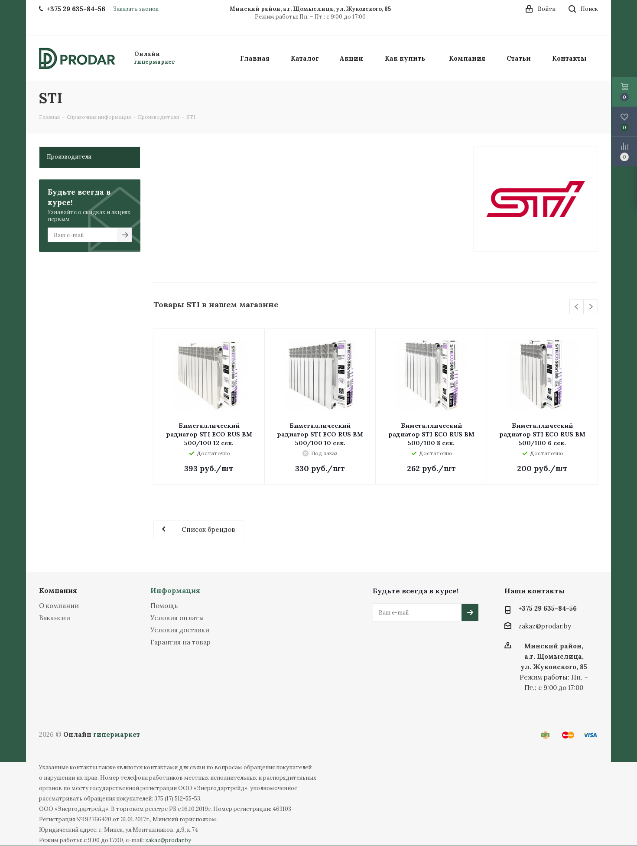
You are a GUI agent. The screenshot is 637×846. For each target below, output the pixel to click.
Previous (577, 307)
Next (591, 307)
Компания (58, 590)
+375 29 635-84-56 (547, 608)
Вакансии (54, 618)
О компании (59, 606)
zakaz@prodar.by (544, 626)
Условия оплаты (177, 618)
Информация (175, 590)
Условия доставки (179, 630)
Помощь (164, 606)
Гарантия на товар (180, 642)
